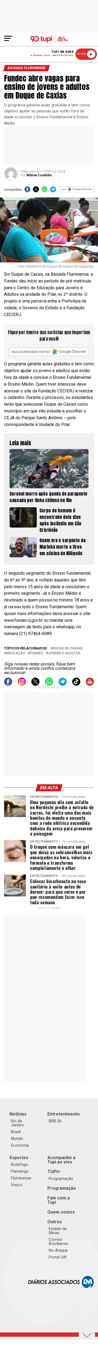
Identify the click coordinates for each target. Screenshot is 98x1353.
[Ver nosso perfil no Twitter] (35, 684)
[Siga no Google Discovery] (76, 191)
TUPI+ (53, 1171)
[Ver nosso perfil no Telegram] (63, 684)
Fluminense (21, 1178)
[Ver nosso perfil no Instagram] (22, 684)
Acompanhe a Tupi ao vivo (61, 1160)
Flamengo (20, 1171)
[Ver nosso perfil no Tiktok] (76, 684)
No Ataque (58, 1250)
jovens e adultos (64, 653)
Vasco (17, 1184)
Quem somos (61, 1212)
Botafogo (19, 1164)
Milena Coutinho (39, 175)
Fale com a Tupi (58, 1200)
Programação (61, 1178)
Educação (15, 653)
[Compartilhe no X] (36, 191)
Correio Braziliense (58, 1241)
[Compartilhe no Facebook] (27, 191)
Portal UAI (58, 1257)
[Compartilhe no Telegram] (53, 191)
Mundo (17, 1138)
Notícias (18, 1114)
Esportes (19, 1157)
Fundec (36, 653)
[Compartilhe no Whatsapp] (44, 191)
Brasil (16, 1131)
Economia (20, 1145)
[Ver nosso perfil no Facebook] (8, 684)
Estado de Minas (58, 1230)
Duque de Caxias (67, 648)
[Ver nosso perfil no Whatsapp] (49, 684)
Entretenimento (63, 1114)
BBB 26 (55, 1120)
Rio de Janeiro (17, 1122)
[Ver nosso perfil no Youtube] (90, 684)
